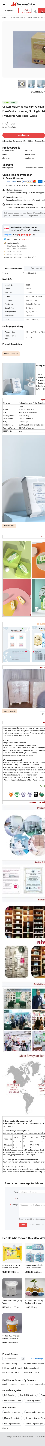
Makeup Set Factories (12, 1418)
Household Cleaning (9, 1363)
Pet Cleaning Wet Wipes (34, 1424)
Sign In (6, 257)
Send (23, 1225)
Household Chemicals (28, 1395)
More (4, 1428)
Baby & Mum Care (31, 1368)
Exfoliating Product (33, 1401)
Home (4, 17)
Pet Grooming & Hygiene (11, 1368)
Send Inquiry (23, 135)
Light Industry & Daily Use (17, 17)
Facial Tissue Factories (12, 1412)
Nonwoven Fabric (30, 1372)
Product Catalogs (36, 1359)
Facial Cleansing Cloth (12, 1401)
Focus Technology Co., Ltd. (30, 1436)
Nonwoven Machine (9, 1372)
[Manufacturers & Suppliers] (22, 4)
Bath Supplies (9, 1395)
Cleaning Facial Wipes (12, 1424)
